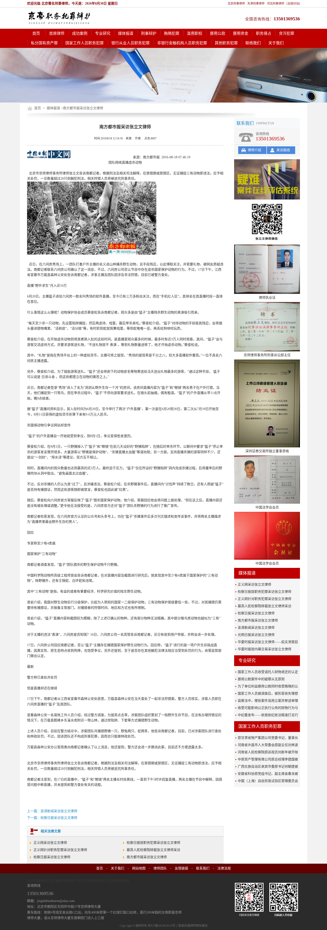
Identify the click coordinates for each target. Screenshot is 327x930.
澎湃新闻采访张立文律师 (256, 627)
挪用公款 (217, 33)
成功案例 (79, 33)
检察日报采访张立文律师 (52, 857)
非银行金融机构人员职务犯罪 (182, 43)
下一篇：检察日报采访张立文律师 (52, 818)
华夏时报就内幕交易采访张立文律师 (264, 649)
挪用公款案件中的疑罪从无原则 (261, 679)
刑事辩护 (148, 33)
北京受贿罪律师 (117, 881)
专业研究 (102, 33)
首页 (36, 33)
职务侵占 (263, 33)
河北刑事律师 (275, 3)
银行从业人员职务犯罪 (130, 43)
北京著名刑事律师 (62, 881)
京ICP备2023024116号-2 (163, 925)
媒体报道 (125, 33)
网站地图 (139, 868)
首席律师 (56, 33)
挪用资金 (240, 33)
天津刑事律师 (256, 3)
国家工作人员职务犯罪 (84, 43)
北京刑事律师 (236, 3)
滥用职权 (194, 33)
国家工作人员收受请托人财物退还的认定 (268, 672)
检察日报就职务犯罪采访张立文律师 (153, 842)
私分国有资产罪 (44, 43)
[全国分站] (293, 3)
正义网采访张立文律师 (50, 842)
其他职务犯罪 (226, 43)
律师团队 (160, 868)
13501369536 (287, 18)
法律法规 (224, 868)
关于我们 (276, 43)
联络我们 (253, 43)
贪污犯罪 (286, 33)
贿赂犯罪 (171, 33)
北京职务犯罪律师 (90, 881)
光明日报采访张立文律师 (256, 635)
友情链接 (181, 868)
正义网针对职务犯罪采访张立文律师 (60, 850)
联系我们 (202, 868)
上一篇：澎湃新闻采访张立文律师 (52, 811)
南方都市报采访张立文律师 (147, 857)
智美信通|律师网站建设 (193, 925)
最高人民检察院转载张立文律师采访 (153, 850)
